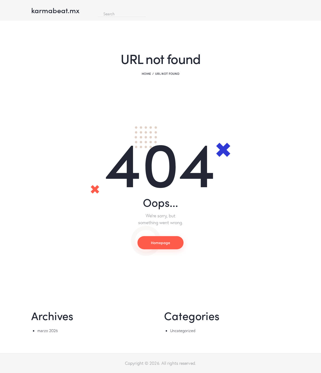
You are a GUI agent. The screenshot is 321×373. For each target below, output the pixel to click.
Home (146, 73)
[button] (99, 6)
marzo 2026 (47, 330)
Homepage (160, 242)
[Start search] (149, 13)
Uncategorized (183, 330)
